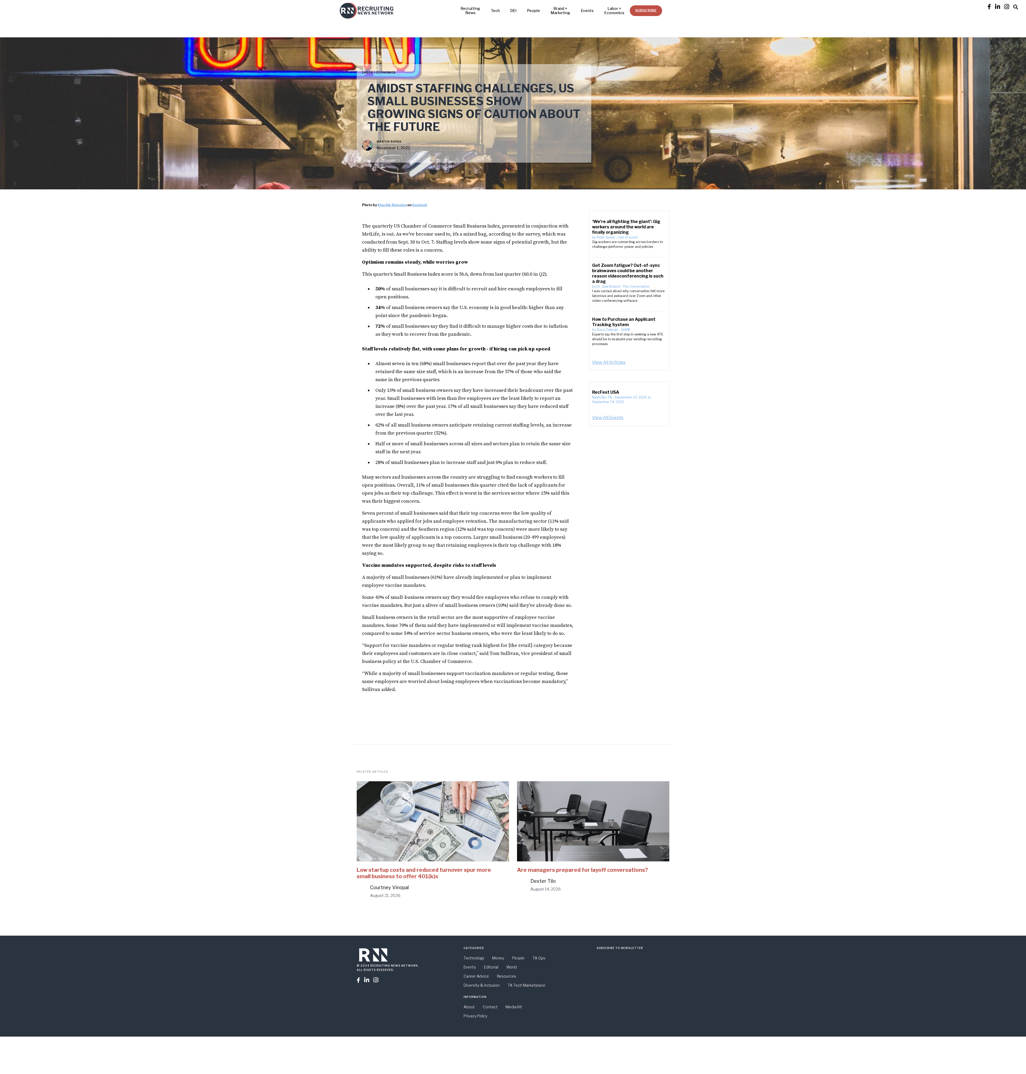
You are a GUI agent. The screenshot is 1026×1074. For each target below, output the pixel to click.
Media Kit (514, 1007)
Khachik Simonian (392, 205)
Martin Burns (389, 141)
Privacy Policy (475, 1016)
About (469, 1007)
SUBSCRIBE (646, 10)
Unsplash (419, 205)
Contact (490, 1007)
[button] (1015, 6)
